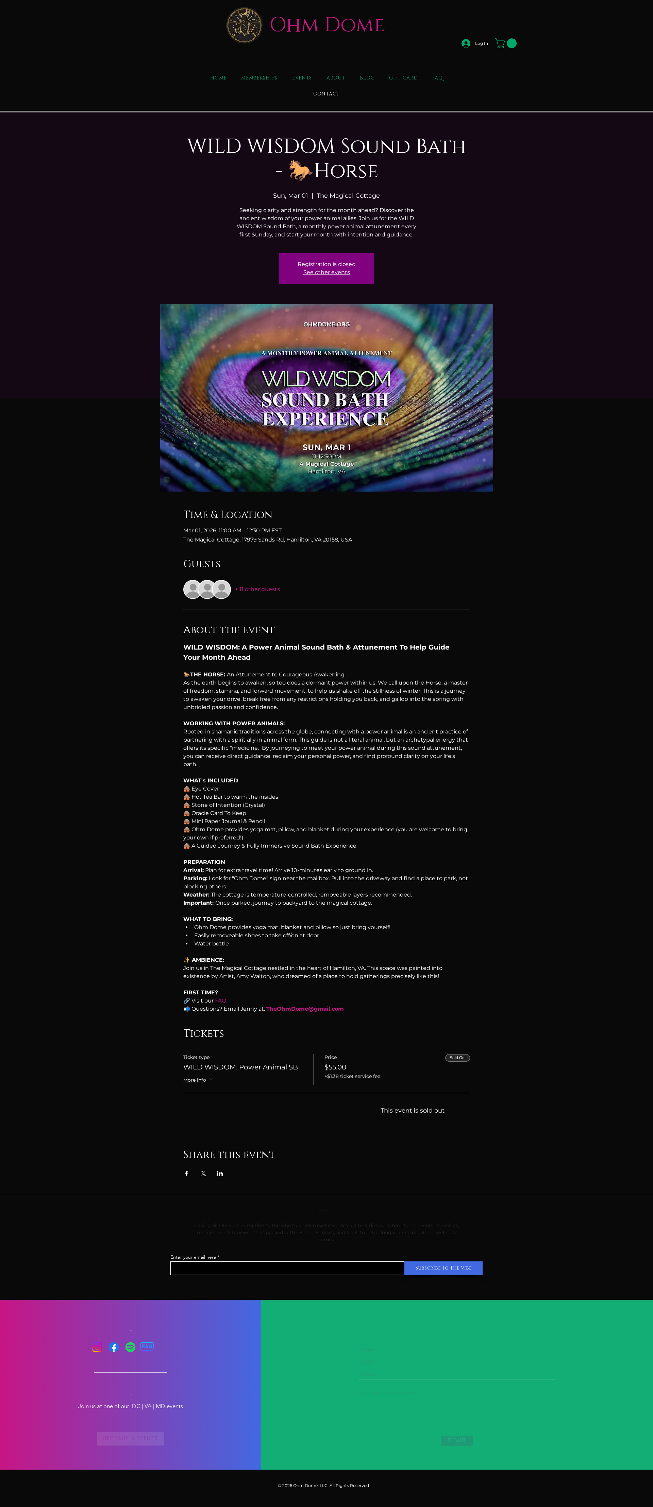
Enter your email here (193, 1257)
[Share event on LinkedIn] (220, 1173)
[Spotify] (130, 1347)
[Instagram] (97, 1347)
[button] (507, 43)
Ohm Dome (327, 25)
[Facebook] (113, 1347)
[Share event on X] (203, 1173)
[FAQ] (147, 1347)
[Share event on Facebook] (186, 1173)
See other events (326, 272)
